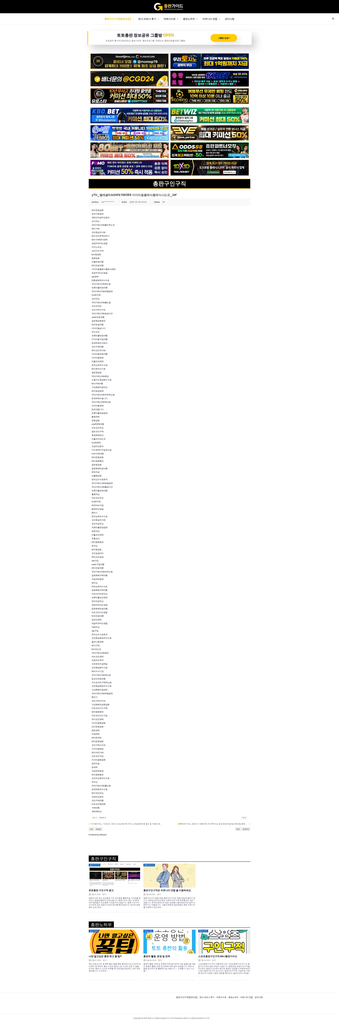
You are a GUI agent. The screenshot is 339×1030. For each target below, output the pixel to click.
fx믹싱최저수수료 (99, 586)
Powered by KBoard (97, 834)
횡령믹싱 (96, 494)
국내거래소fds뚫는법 (101, 302)
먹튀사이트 (170, 19)
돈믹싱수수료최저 (100, 479)
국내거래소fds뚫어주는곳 (103, 225)
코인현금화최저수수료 (101, 638)
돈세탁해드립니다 (100, 398)
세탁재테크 (97, 811)
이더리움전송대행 (100, 354)
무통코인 (96, 538)
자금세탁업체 (98, 579)
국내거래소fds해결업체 (102, 291)
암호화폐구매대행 (100, 575)
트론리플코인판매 (100, 597)
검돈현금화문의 (99, 320)
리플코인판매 (98, 361)
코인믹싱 (96, 298)
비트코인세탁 (98, 656)
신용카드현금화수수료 (101, 379)
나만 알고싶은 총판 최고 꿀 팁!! (105, 956)
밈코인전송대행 (99, 678)
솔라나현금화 (98, 641)
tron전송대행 (98, 616)
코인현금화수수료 (100, 667)
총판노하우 (189, 19)
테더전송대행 (98, 265)
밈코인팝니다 (98, 409)
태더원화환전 (98, 711)
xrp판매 (95, 276)
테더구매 (96, 228)
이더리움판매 (98, 357)
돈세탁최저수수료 (100, 789)
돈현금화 (96, 420)
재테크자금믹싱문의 (101, 217)
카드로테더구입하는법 (101, 449)
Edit (238, 829)
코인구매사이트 (99, 309)
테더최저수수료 (99, 368)
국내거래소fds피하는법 (102, 571)
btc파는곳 (96, 649)
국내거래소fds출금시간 (102, 486)
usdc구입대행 (98, 564)
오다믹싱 (96, 221)
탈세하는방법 (98, 509)
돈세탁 (95, 767)
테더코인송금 (98, 557)
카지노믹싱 (97, 247)
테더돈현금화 (98, 210)
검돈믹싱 (96, 531)
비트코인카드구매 (100, 708)
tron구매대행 (98, 453)
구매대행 (96, 807)
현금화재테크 (98, 435)
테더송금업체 (98, 391)
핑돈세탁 (96, 730)
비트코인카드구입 (100, 715)
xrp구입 (95, 560)
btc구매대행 (97, 383)
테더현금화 (97, 549)
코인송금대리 (98, 553)
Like (94, 817)
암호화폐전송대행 (100, 468)
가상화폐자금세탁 (100, 689)
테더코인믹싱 (98, 793)
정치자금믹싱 (98, 523)
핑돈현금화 (97, 372)
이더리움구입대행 (100, 339)
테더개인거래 (98, 752)
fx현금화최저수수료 (100, 280)
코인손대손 (97, 306)
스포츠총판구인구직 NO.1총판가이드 (217, 956)
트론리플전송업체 (100, 413)
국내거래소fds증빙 (100, 376)
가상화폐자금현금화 (101, 704)
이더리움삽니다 (99, 328)
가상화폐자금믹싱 (100, 387)
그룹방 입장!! (224, 38)
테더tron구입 (98, 505)
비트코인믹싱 (98, 427)
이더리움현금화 (99, 723)
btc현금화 (96, 254)
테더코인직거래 (99, 350)
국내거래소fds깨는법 (101, 283)
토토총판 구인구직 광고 (101, 890)
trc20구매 (96, 295)
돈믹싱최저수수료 (100, 365)
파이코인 (96, 331)
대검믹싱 (96, 627)
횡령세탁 (96, 416)
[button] (132, 18)
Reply (98, 829)
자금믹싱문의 (98, 446)
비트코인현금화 (99, 804)
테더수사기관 (98, 671)
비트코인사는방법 (100, 612)
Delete (246, 829)
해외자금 (96, 472)
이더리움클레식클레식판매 (103, 269)
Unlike (102, 817)
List (91, 829)
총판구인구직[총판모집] (118, 19)
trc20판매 (96, 442)
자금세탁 (96, 734)
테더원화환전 (98, 461)
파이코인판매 (98, 719)
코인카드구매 (98, 250)
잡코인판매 (97, 619)
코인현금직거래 (99, 232)
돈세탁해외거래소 (100, 343)
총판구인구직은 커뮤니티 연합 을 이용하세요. (167, 890)
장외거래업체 (98, 213)
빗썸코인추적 (98, 660)
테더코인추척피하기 (101, 236)
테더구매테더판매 (100, 239)
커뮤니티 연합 (209, 19)
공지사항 (229, 19)
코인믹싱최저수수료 (101, 778)
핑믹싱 (95, 582)
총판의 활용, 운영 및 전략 (156, 956)
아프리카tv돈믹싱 (100, 593)
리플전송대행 (98, 261)
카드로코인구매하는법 (101, 682)
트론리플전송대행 (100, 287)
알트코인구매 (98, 431)
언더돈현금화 (98, 726)
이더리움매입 (98, 748)
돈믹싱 (95, 545)
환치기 (95, 512)
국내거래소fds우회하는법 (103, 394)
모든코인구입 (98, 756)
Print (244, 817)
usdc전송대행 (98, 317)
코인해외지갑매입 (100, 663)
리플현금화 (97, 475)
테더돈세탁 (97, 737)
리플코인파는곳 (99, 438)
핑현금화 (96, 258)
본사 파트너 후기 (147, 19)
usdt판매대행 (98, 424)
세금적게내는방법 (100, 243)
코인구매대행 (98, 346)
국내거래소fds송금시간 (102, 313)
